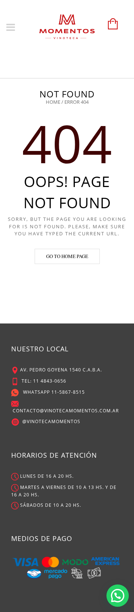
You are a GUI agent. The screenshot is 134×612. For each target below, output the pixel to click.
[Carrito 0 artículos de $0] (110, 27)
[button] (117, 595)
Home (53, 102)
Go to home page (67, 256)
